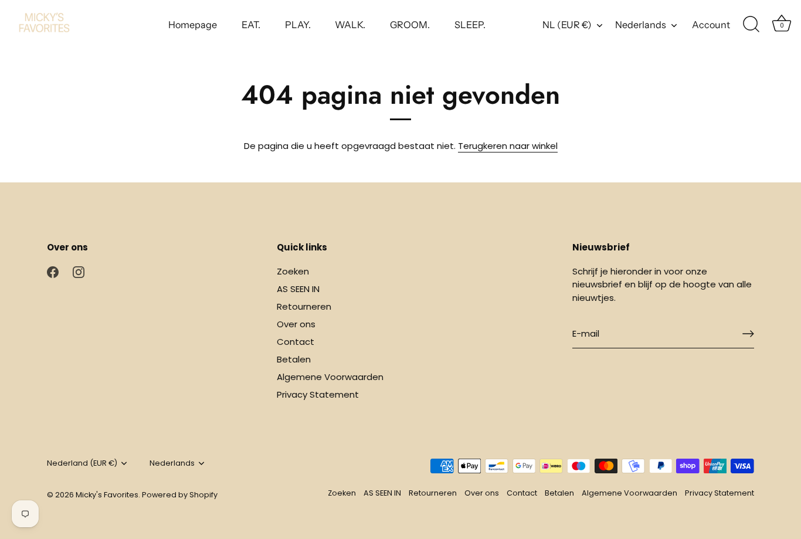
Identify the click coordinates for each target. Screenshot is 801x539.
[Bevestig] (748, 334)
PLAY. (298, 24)
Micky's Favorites (107, 495)
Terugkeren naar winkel (508, 146)
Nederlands (640, 24)
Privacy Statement (318, 394)
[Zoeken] (751, 25)
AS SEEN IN (298, 289)
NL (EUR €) (567, 24)
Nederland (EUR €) (82, 463)
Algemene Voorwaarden (330, 377)
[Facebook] (53, 271)
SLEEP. (470, 24)
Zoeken (293, 271)
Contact (295, 341)
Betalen (294, 359)
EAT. (251, 24)
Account (711, 24)
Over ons (296, 324)
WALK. (350, 24)
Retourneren (304, 306)
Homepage (192, 24)
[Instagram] (78, 271)
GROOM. (410, 24)
